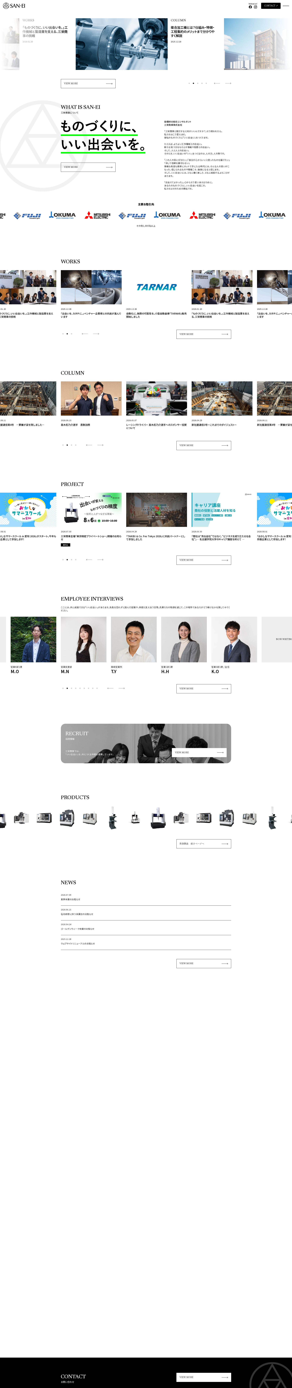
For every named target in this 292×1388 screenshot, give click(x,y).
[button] (189, 83)
